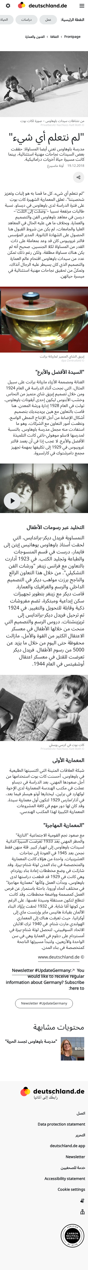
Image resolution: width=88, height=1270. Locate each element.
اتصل (81, 1113)
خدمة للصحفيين (73, 1168)
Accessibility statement (65, 1179)
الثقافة (54, 37)
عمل (48, 19)
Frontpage (72, 37)
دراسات (26, 19)
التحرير (80, 1135)
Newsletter (75, 1157)
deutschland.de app (67, 1146)
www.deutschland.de (59, 957)
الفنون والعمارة (35, 37)
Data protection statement (61, 1124)
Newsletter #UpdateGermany (44, 1003)
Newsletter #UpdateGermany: (42, 970)
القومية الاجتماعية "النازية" (38, 835)
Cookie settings (71, 1190)
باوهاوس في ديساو (31, 205)
